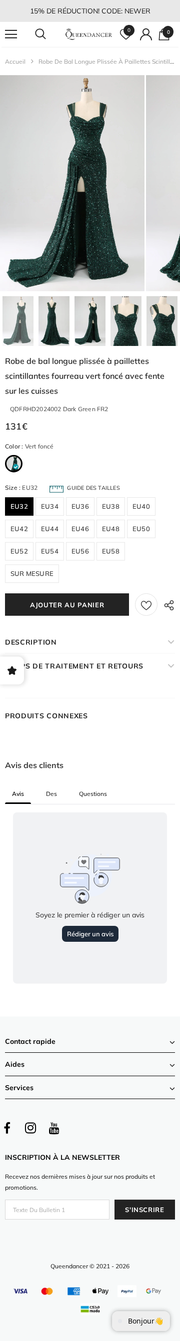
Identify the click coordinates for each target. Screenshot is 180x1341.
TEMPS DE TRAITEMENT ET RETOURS (74, 666)
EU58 (111, 551)
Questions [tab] (93, 793)
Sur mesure (32, 573)
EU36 (80, 506)
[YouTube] (54, 1128)
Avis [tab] (18, 793)
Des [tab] (51, 793)
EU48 (111, 529)
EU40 (141, 506)
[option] (72, 183)
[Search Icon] (50, 34)
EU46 (80, 529)
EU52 (19, 551)
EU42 (19, 529)
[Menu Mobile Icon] (11, 34)
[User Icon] (146, 34)
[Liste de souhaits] (146, 604)
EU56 (80, 551)
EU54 (49, 551)
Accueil (15, 61)
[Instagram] (31, 1128)
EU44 (49, 529)
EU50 (141, 529)
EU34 (49, 506)
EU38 (111, 506)
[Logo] (88, 34)
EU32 (19, 506)
